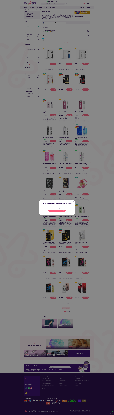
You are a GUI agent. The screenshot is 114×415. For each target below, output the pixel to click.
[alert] (57, 207)
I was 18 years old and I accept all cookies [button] (57, 210)
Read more (63, 208)
